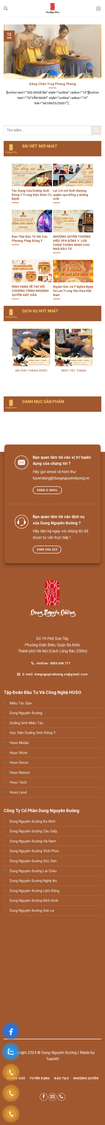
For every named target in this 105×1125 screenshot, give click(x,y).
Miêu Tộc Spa (21, 703)
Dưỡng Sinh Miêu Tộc (26, 723)
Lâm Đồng (50, 891)
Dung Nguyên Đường (26, 713)
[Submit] (96, 130)
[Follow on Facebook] (44, 1097)
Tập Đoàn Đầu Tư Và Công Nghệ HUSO (42, 692)
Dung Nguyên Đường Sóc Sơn (33, 861)
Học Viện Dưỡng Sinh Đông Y (33, 733)
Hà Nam (49, 841)
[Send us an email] (53, 1097)
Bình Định (50, 901)
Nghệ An (49, 881)
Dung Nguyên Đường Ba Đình (32, 821)
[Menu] (98, 8)
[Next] (92, 358)
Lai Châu (49, 871)
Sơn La (48, 911)
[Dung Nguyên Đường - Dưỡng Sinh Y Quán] (52, 8)
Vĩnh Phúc (50, 851)
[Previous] (12, 358)
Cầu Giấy (49, 831)
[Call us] (61, 1097)
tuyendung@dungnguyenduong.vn (61, 478)
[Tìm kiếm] (6, 8)
